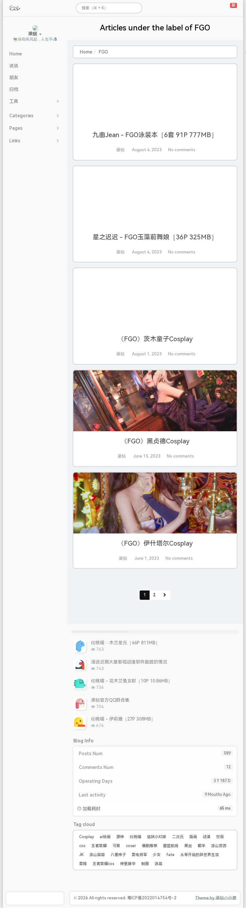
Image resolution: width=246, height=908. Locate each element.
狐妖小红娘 (156, 837)
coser (131, 846)
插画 (193, 837)
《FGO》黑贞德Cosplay (155, 441)
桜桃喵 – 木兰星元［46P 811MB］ (125, 642)
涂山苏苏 (218, 846)
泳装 (158, 864)
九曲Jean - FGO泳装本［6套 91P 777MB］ (155, 135)
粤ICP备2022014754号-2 (151, 898)
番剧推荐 (149, 846)
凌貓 (120, 149)
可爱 (116, 846)
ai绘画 (105, 837)
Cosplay (86, 837)
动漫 (206, 837)
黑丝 (188, 846)
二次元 (178, 837)
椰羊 (201, 846)
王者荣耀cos (103, 864)
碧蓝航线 (170, 846)
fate (170, 855)
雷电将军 (139, 855)
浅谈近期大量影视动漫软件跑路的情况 (129, 661)
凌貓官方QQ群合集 (110, 700)
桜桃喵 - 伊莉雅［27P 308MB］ (123, 719)
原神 (120, 837)
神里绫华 (127, 864)
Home (86, 51)
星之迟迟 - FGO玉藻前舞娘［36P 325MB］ (155, 237)
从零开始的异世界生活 (199, 855)
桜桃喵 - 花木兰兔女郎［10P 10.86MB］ (131, 680)
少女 (156, 855)
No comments (181, 149)
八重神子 (118, 855)
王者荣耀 (99, 846)
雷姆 (83, 864)
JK (81, 855)
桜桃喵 (135, 837)
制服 (145, 864)
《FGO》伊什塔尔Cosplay (155, 543)
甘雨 (220, 837)
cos (82, 846)
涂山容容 (97, 855)
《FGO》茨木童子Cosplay (155, 339)
